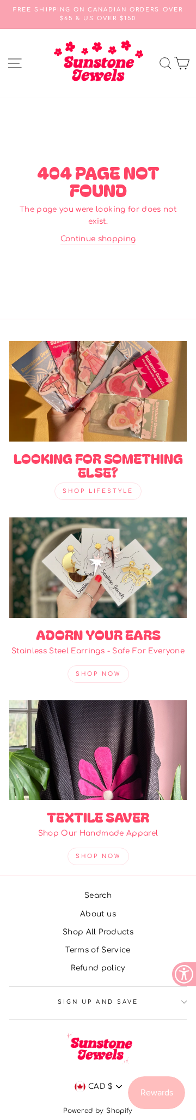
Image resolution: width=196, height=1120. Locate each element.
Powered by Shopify (97, 1111)
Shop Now (98, 674)
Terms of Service (97, 950)
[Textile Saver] (98, 750)
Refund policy (98, 968)
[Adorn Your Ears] (98, 567)
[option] (98, 14)
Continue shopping (98, 239)
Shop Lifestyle (98, 491)
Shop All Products (98, 932)
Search (98, 895)
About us (98, 914)
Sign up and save (98, 1002)
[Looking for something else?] (98, 391)
